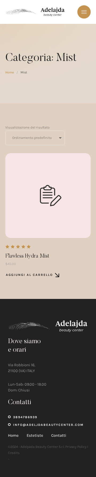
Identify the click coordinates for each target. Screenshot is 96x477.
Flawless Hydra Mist (27, 256)
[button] (81, 454)
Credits (14, 453)
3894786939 (25, 417)
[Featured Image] (48, 195)
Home (9, 72)
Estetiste (35, 435)
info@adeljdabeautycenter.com (48, 425)
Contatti (58, 435)
